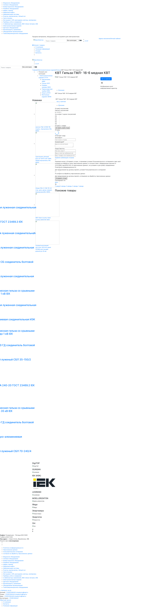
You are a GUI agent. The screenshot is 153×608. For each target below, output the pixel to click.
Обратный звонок (5, 600)
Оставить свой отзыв (62, 128)
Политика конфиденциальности (13, 548)
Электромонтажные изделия (12, 26)
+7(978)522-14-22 (5, 590)
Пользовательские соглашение (13, 551)
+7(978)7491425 (11, 592)
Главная (34, 70)
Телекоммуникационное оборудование (15, 33)
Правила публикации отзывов (64, 157)
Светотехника (7, 18)
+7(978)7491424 (10, 594)
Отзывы (37, 51)
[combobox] (56, 40)
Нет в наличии (106, 79)
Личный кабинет (115, 38)
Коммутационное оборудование (13, 6)
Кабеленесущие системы (11, 14)
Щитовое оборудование (10, 27)
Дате (56, 182)
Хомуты (46, 93)
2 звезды (75, 186)
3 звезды (69, 186)
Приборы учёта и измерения (12, 22)
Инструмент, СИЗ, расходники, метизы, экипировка (19, 20)
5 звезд (57, 186)
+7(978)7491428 (9, 596)
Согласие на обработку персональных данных (17, 553)
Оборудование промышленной (12, 31)
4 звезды (63, 186)
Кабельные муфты (9, 12)
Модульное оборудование (11, 3)
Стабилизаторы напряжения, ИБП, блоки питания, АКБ (20, 24)
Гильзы (58, 70)
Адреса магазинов (104, 38)
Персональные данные (10, 550)
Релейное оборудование (11, 8)
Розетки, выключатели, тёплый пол (14, 16)
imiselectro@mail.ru (22, 592)
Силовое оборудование (10, 5)
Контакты (38, 53)
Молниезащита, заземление (12, 29)
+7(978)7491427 (14, 598)
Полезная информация (42, 49)
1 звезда (80, 186)
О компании (39, 47)
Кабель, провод (8, 10)
